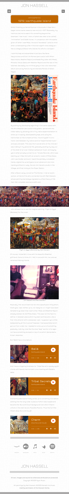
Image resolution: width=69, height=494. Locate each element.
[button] (9, 11)
